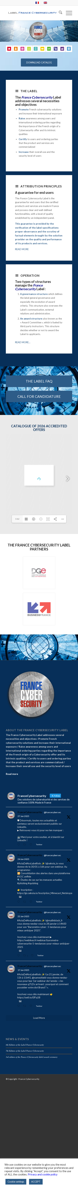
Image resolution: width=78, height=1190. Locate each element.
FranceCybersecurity (30, 812)
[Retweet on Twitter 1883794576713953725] (25, 844)
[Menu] (67, 13)
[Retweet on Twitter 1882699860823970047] (25, 902)
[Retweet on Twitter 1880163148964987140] (25, 1006)
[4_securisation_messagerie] (42, 48)
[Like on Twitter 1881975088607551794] (33, 955)
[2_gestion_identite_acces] (16, 48)
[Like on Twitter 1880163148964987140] (32, 1006)
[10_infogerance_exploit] (29, 48)
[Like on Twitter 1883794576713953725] (32, 844)
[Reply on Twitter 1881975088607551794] (19, 955)
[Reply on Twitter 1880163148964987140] (19, 1006)
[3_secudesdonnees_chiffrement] (68, 48)
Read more (12, 774)
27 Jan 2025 (23, 816)
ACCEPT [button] (35, 1181)
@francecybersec (52, 812)
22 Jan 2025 (23, 916)
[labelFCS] (32, 13)
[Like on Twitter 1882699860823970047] (32, 902)
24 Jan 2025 (23, 859)
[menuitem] (58, 13)
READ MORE (22, 249)
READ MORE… (22, 342)
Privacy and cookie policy (43, 1174)
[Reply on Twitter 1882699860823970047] (19, 902)
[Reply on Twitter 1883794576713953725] (19, 844)
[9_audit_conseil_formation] (9, 48)
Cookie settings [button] (16, 1181)
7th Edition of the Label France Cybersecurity (25, 1050)
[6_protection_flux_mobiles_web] (35, 48)
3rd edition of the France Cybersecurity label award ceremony (32, 1057)
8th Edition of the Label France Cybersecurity (25, 1044)
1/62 (17, 519)
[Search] (58, 13)
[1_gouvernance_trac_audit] (22, 48)
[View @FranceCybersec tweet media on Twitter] (20, 897)
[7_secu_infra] (49, 48)
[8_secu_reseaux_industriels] (62, 48)
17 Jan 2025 (23, 970)
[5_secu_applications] (55, 48)
